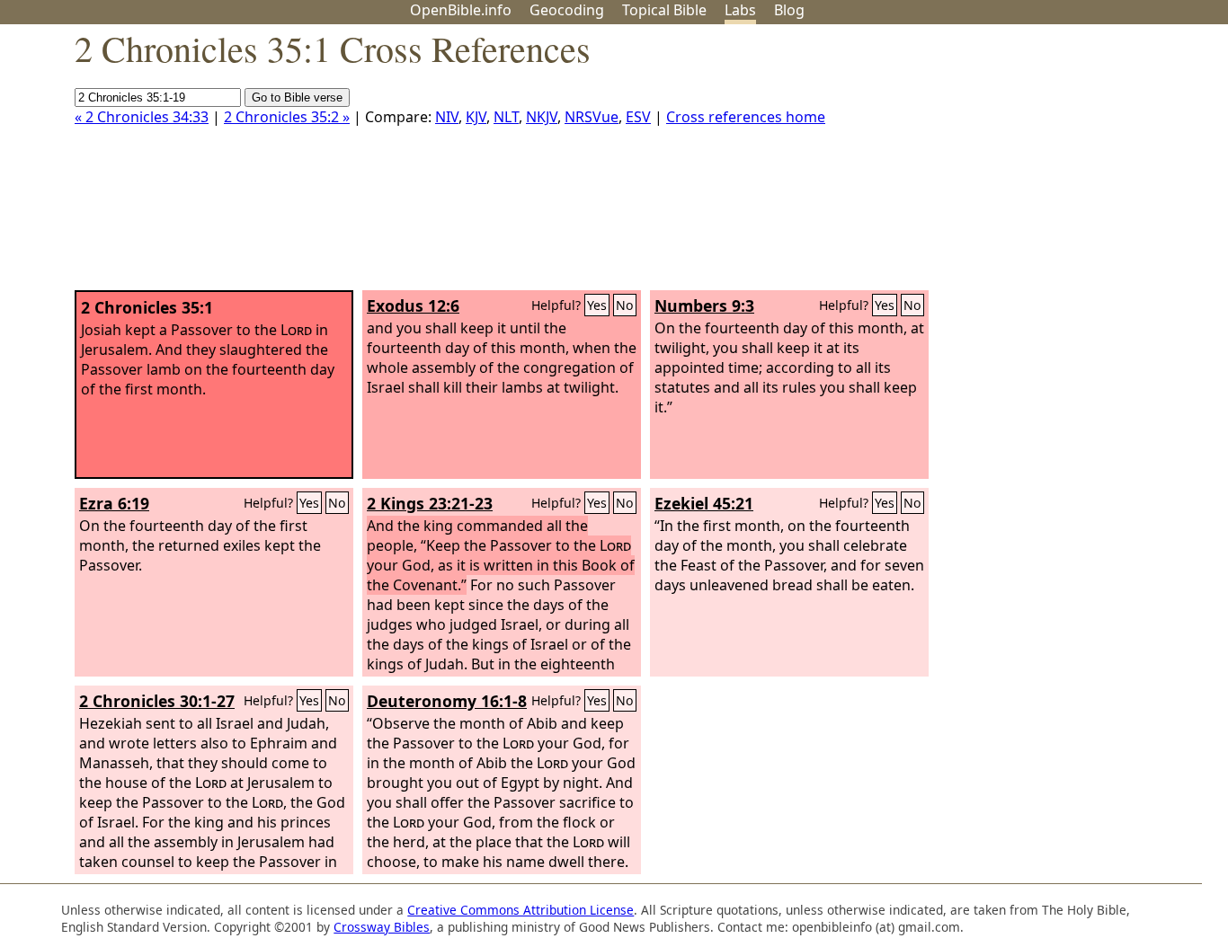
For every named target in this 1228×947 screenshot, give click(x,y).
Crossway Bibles (382, 926)
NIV (446, 117)
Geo (566, 10)
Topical (664, 10)
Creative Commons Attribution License (520, 909)
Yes (597, 305)
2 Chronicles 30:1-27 (157, 701)
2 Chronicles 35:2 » (287, 117)
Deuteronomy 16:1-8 (447, 701)
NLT (506, 117)
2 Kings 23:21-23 (430, 503)
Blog (789, 10)
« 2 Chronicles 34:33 (142, 117)
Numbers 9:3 (704, 305)
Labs (740, 10)
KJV (476, 117)
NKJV (541, 117)
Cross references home (745, 117)
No (625, 305)
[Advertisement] (1046, 164)
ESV (638, 117)
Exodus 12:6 (413, 305)
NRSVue (591, 117)
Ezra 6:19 (114, 503)
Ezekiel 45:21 (703, 503)
